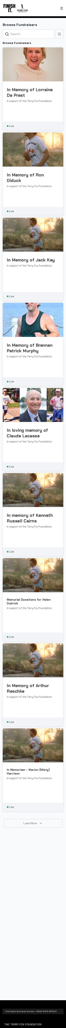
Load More (31, 823)
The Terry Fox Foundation (22, 1024)
